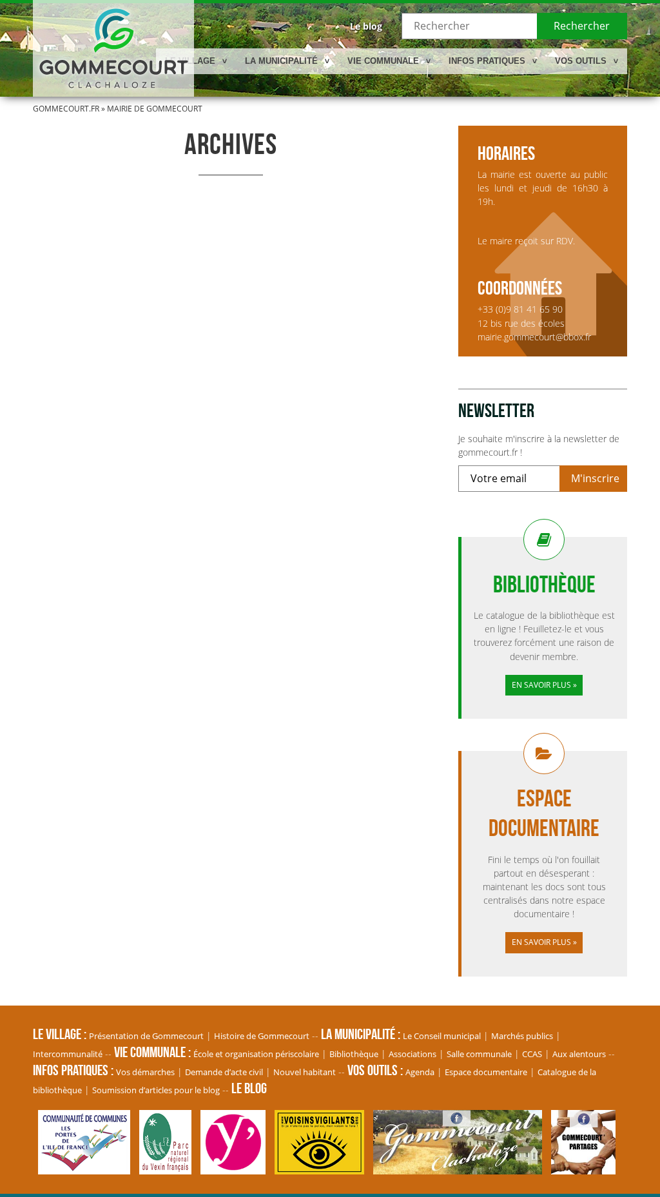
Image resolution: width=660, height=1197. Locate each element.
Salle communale (479, 1054)
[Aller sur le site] (87, 1168)
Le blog (366, 26)
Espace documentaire (486, 1072)
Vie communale (383, 61)
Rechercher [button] (582, 26)
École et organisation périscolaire (256, 1054)
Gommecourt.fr (66, 108)
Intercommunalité (67, 1054)
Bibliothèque (353, 1054)
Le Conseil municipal (442, 1036)
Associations (412, 1054)
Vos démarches (145, 1072)
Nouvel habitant (304, 1072)
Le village (190, 61)
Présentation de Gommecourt (146, 1036)
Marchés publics (522, 1036)
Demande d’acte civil (224, 1072)
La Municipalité (281, 61)
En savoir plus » (544, 684)
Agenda (419, 1072)
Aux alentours (579, 1054)
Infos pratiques (487, 61)
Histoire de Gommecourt (261, 1036)
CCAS (532, 1054)
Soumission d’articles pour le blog (156, 1090)
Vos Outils (581, 61)
